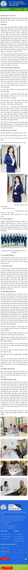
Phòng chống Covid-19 (20, 538)
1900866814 (5, 9)
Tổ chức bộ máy (5, 538)
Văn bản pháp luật (19, 534)
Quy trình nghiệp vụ (19, 536)
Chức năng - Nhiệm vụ (6, 536)
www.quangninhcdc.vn (10, 528)
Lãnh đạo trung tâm (5, 534)
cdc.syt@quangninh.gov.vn (10, 526)
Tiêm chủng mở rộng (19, 541)
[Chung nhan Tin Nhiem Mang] (14, 509)
